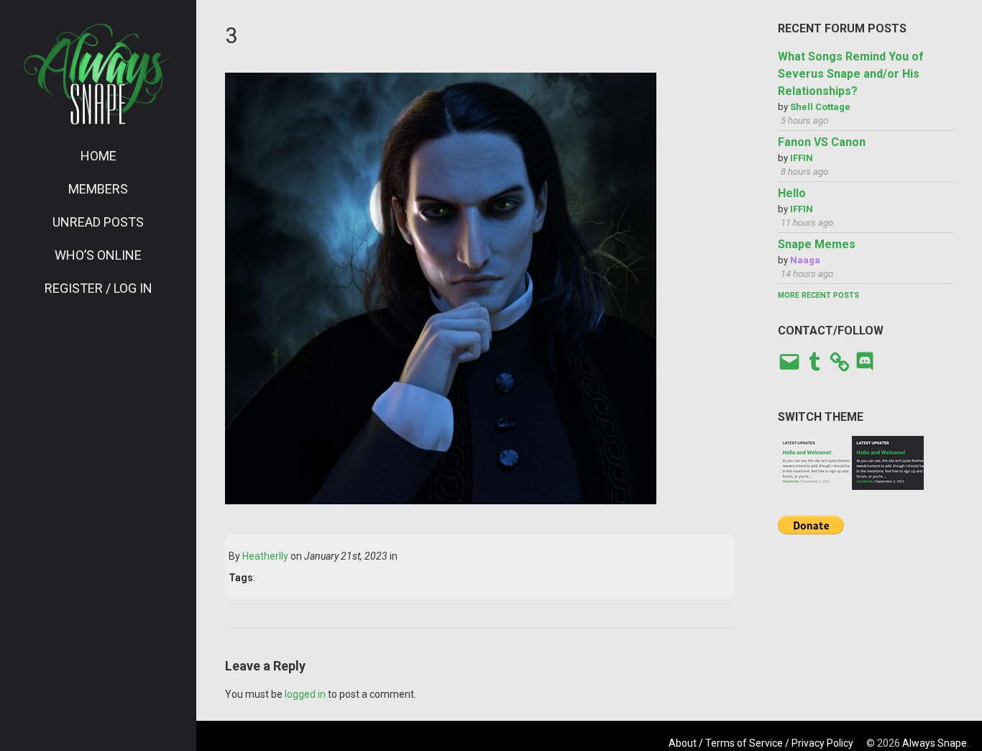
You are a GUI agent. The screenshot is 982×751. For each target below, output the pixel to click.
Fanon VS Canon (822, 142)
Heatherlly (265, 556)
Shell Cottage (820, 106)
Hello (792, 193)
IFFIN (801, 158)
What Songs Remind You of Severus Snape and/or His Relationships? (851, 74)
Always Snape (934, 743)
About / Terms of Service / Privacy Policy (761, 743)
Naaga (805, 260)
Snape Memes (816, 244)
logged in (305, 694)
